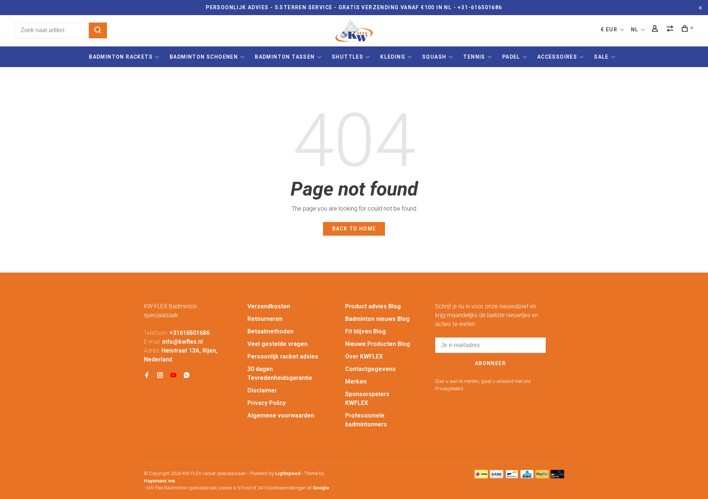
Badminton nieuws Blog (377, 318)
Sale (601, 57)
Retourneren (264, 318)
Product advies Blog (373, 306)
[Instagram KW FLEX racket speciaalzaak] (160, 375)
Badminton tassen (285, 57)
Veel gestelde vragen (277, 343)
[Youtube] (173, 375)
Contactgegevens (370, 368)
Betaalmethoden (270, 331)
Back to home (354, 229)
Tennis (474, 57)
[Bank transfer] (496, 476)
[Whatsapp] (187, 375)
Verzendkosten (268, 306)
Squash (434, 57)
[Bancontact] (511, 476)
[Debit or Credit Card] (557, 476)
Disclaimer (262, 390)
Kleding (392, 57)
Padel (511, 57)
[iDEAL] (481, 476)
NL (635, 29)
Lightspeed (288, 473)
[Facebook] (147, 375)
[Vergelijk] (671, 29)
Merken (356, 381)
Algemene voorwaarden (280, 415)
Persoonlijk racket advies (282, 356)
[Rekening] (656, 29)
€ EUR (610, 29)
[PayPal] (542, 476)
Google (321, 488)
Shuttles (347, 57)
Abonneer (490, 363)
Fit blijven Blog (365, 331)
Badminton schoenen (204, 57)
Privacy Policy (266, 402)
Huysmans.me (159, 481)
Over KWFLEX (364, 356)
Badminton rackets (121, 57)
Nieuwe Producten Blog (377, 343)
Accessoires (557, 57)
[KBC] (527, 476)
